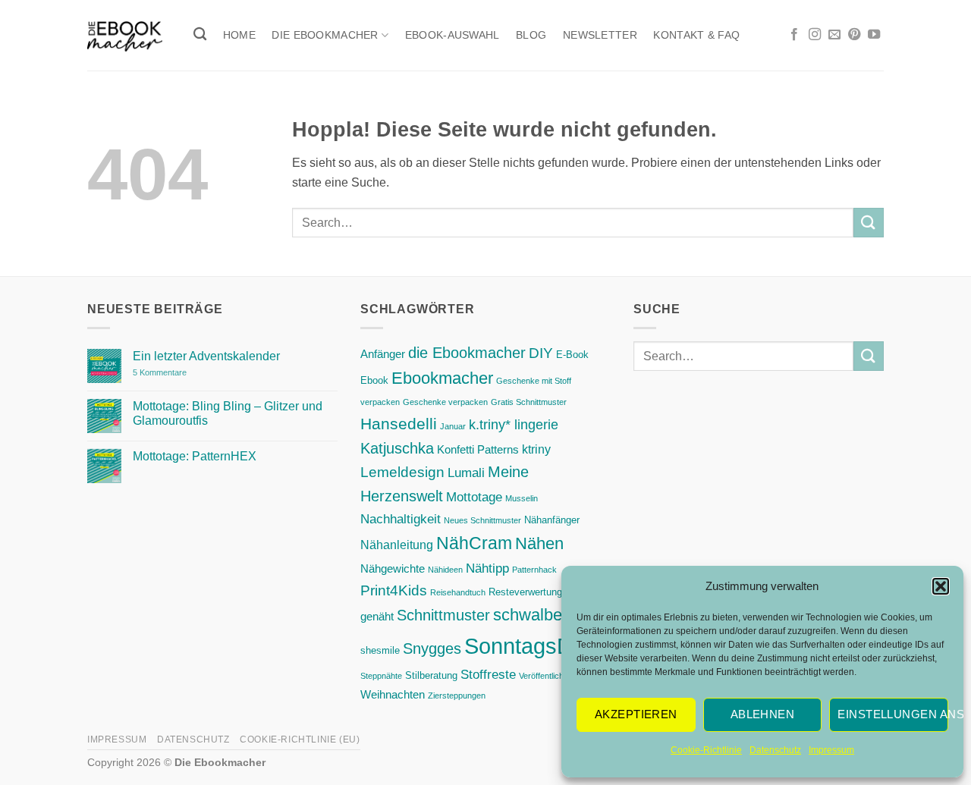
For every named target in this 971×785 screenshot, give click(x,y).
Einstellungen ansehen (892, 714)
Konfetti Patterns (478, 450)
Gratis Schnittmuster (529, 402)
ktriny (536, 449)
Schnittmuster (443, 615)
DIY (541, 353)
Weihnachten (392, 695)
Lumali (466, 472)
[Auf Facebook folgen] (794, 35)
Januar (453, 426)
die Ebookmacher (467, 352)
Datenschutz (775, 750)
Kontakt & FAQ (696, 35)
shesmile (380, 650)
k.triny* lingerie (513, 424)
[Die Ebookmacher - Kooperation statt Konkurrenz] (124, 35)
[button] (940, 586)
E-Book (572, 354)
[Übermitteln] (868, 222)
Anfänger (382, 354)
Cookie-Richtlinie (706, 750)
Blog (531, 35)
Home (239, 35)
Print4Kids (393, 590)
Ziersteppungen (457, 695)
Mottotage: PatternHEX (194, 456)
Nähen (539, 543)
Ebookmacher (442, 378)
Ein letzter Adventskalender (206, 356)
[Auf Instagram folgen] (815, 35)
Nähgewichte (392, 569)
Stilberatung (431, 675)
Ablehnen (763, 714)
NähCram (474, 543)
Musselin (521, 498)
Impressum (831, 750)
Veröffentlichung (548, 675)
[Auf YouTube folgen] (874, 35)
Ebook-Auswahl (452, 35)
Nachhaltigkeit (400, 518)
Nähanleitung (396, 544)
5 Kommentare (190, 373)
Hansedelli (398, 423)
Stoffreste (488, 674)
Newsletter (600, 35)
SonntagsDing (533, 645)
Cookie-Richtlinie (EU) (300, 739)
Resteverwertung (525, 592)
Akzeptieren (636, 714)
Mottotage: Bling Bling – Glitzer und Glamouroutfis (227, 413)
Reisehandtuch (458, 592)
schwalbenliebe (549, 614)
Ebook (374, 380)
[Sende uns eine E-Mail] (834, 35)
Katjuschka (397, 448)
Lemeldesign (402, 472)
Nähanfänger (552, 520)
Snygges (432, 648)
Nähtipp (487, 568)
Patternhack (534, 569)
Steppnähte (381, 675)
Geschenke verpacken (445, 402)
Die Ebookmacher (325, 35)
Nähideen (445, 569)
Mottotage (474, 496)
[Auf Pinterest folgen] (854, 35)
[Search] (200, 34)
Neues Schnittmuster (482, 520)
